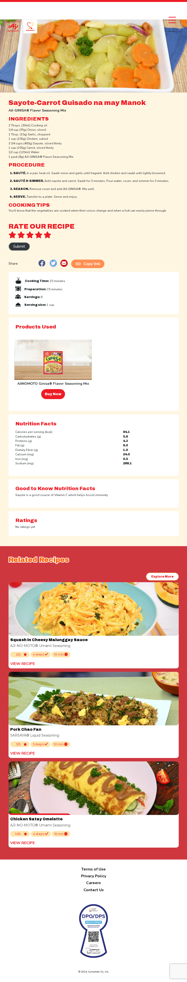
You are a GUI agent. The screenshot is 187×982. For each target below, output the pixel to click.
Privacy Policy (93, 876)
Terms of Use (93, 869)
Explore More (162, 576)
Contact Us (94, 890)
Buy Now (53, 394)
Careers (93, 883)
